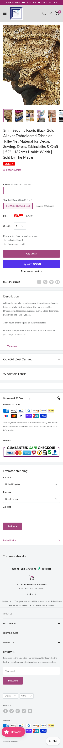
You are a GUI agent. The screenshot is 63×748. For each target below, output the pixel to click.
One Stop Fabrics (12, 170)
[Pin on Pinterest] (45, 282)
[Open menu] (4, 13)
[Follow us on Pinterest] (24, 711)
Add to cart (31, 253)
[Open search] (44, 13)
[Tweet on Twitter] (51, 282)
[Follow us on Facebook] (5, 711)
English (8, 696)
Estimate (12, 526)
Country (7, 477)
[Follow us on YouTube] (30, 711)
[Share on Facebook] (39, 282)
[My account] (50, 13)
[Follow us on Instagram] (18, 711)
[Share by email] (57, 282)
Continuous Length (16, 244)
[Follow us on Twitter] (11, 711)
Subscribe (13, 680)
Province (7, 492)
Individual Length (15, 240)
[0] (57, 13)
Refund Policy (9, 540)
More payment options (31, 271)
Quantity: (7, 226)
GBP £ (23, 696)
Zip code (7, 506)
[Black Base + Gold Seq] (7, 190)
